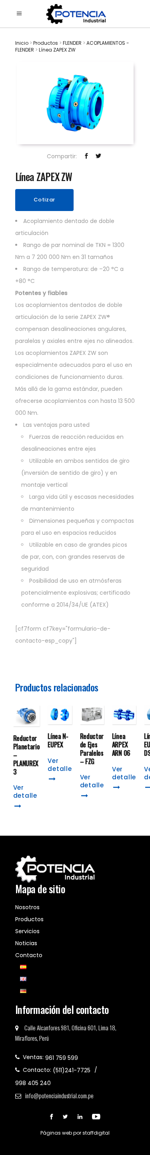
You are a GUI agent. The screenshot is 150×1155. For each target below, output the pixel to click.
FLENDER (72, 43)
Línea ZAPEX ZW (57, 49)
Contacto (28, 955)
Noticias (26, 943)
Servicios (27, 931)
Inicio (21, 43)
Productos (45, 43)
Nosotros (27, 907)
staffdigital (96, 1132)
